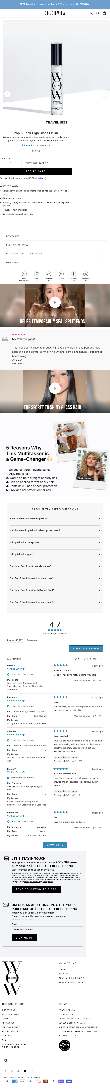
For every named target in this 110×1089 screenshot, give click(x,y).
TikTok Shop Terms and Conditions (79, 1031)
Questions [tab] (32, 641)
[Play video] (55, 302)
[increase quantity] (18, 163)
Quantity (5, 158)
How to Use (12, 236)
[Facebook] (5, 1071)
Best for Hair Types (17, 245)
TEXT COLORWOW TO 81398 (36, 889)
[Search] (97, 13)
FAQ (4, 1040)
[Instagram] (12, 1071)
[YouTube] (25, 1071)
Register (63, 974)
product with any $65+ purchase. (55, 4)
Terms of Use (66, 1014)
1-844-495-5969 (10, 1047)
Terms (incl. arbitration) (32, 882)
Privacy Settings (68, 1036)
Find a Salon (9, 1023)
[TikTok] (32, 1071)
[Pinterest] (18, 1071)
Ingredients (12, 262)
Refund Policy (10, 1031)
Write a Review (89, 649)
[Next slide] (108, 4)
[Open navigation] (6, 13)
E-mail (14, 924)
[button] (35, 145)
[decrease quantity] (2, 163)
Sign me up (24, 937)
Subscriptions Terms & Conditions (78, 1027)
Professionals (10, 1014)
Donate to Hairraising (71, 978)
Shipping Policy (11, 1027)
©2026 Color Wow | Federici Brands (22, 1077)
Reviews (6, 1036)
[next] (105, 94)
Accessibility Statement (73, 1023)
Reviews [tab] (15, 641)
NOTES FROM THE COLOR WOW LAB (24, 254)
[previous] (7, 94)
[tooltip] (66, 757)
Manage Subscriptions (71, 982)
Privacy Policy (67, 1010)
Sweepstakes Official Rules (74, 1019)
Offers (6, 1019)
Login (62, 969)
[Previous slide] (2, 4)
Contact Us (9, 1010)
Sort (77, 659)
